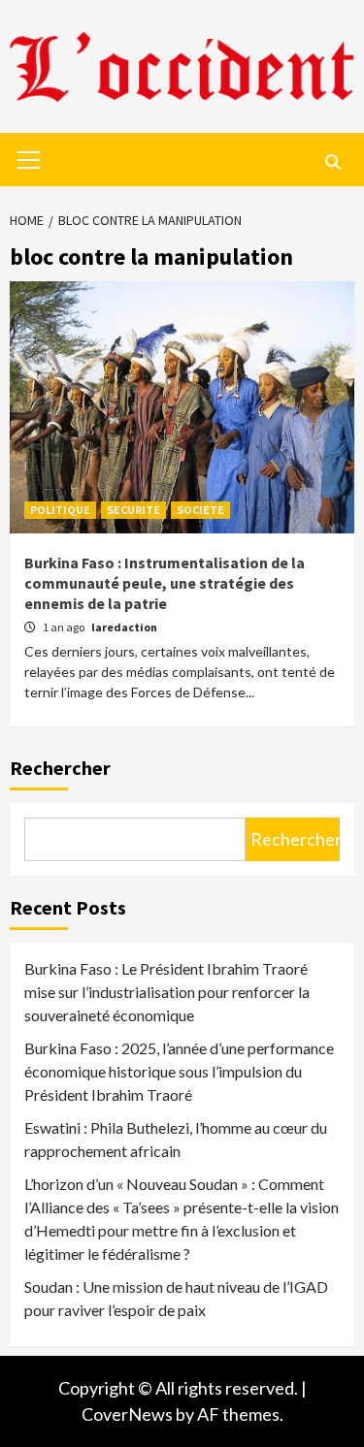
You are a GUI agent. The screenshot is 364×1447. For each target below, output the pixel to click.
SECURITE (133, 509)
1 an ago (64, 627)
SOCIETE (200, 509)
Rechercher (60, 768)
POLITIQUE (60, 509)
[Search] (332, 162)
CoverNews (127, 1414)
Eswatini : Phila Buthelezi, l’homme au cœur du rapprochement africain (175, 1139)
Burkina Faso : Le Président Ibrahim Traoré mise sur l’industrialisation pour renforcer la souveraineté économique (167, 991)
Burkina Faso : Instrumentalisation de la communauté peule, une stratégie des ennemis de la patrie (164, 583)
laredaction (124, 627)
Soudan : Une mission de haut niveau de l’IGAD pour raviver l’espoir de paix (176, 1298)
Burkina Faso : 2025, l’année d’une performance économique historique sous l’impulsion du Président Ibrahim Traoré (179, 1071)
